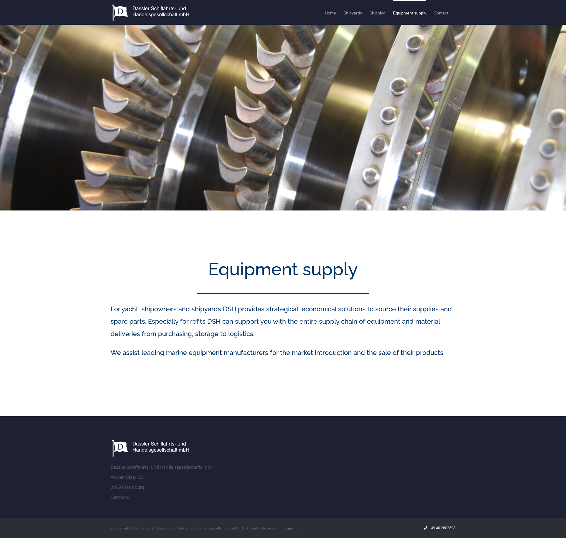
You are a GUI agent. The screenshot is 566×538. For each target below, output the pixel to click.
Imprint (291, 528)
